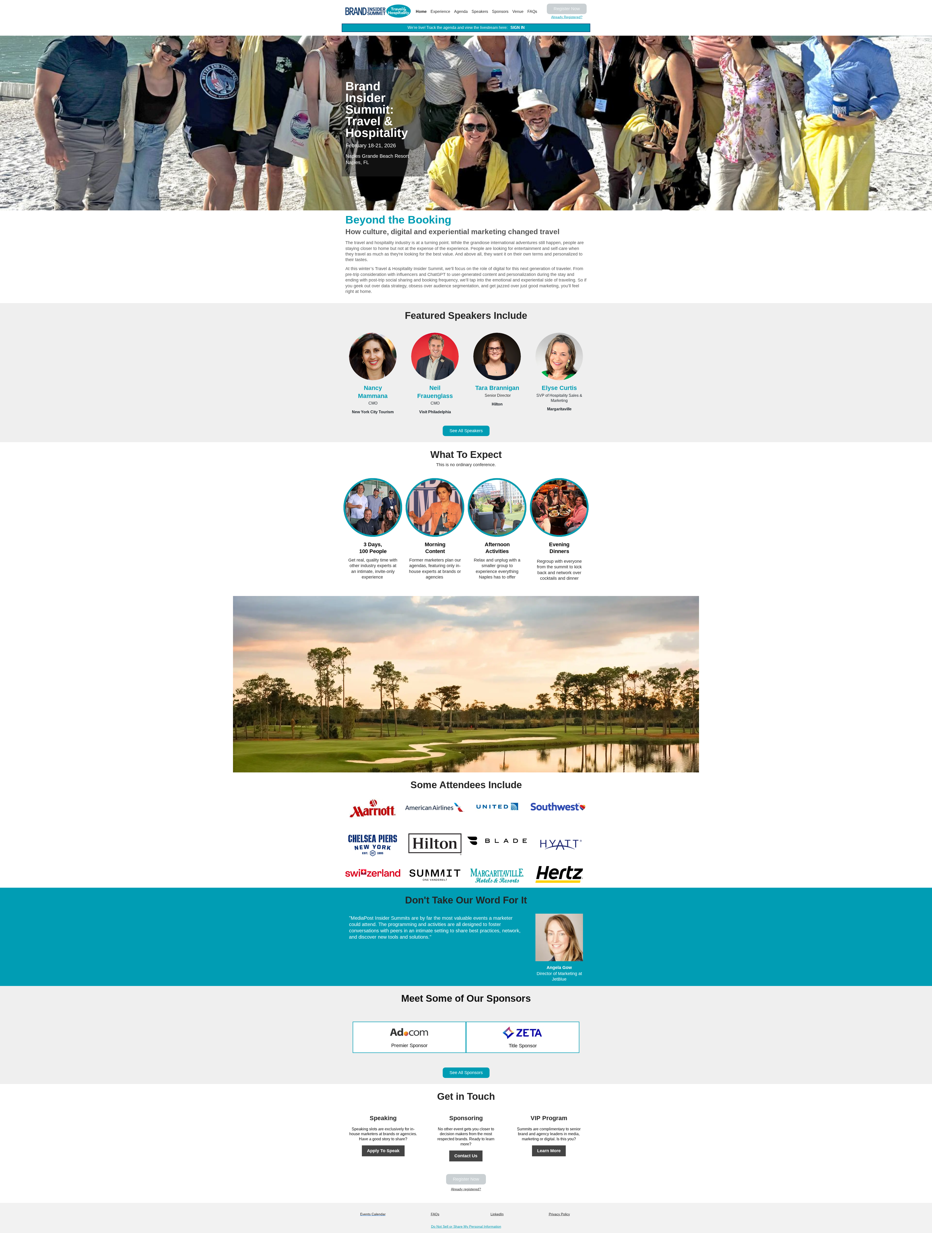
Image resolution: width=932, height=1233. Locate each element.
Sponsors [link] (500, 11)
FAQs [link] (532, 11)
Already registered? (466, 1189)
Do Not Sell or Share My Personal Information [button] (466, 1226)
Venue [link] (518, 11)
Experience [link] (440, 11)
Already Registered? (566, 17)
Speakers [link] (480, 11)
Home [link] (421, 11)
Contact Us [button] (465, 1155)
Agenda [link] (461, 11)
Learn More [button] (549, 1150)
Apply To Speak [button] (383, 1150)
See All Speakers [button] (466, 430)
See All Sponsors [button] (466, 1072)
